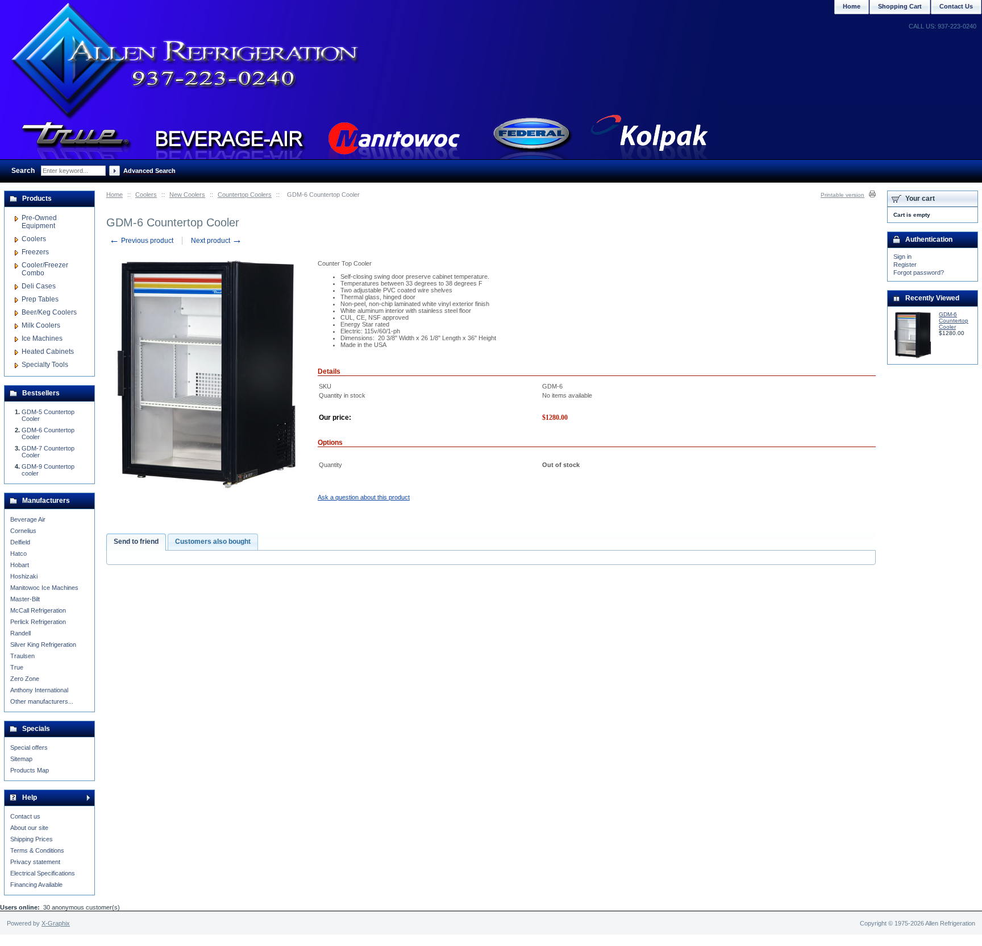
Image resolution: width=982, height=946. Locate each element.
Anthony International (39, 690)
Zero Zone (24, 678)
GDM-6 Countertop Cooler (953, 320)
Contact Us (956, 6)
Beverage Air (27, 519)
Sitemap (21, 758)
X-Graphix (55, 923)
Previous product (141, 241)
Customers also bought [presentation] (213, 542)
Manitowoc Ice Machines (44, 587)
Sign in (902, 256)
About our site (29, 827)
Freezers (35, 252)
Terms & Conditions (37, 850)
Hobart (19, 564)
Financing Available (36, 884)
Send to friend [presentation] (136, 542)
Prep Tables (40, 299)
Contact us (25, 816)
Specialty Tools (45, 365)
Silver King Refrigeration (43, 644)
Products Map (29, 770)
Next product (216, 241)
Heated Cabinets (48, 352)
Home (114, 194)
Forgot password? (918, 272)
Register (905, 264)
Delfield (20, 542)
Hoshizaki (24, 576)
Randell (20, 633)
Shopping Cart (900, 6)
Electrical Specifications (42, 873)
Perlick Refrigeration (38, 621)
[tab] (136, 542)
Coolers (146, 194)
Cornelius (23, 530)
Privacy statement (35, 861)
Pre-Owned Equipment (39, 222)
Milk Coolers (41, 325)
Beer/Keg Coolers (49, 312)
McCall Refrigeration (38, 610)
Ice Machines (42, 338)
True (16, 667)
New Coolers (187, 194)
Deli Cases (39, 286)
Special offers (29, 747)
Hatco (18, 553)
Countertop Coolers (245, 194)
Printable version (842, 195)
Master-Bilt (25, 599)
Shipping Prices (31, 839)
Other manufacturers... (41, 701)
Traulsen (22, 655)
